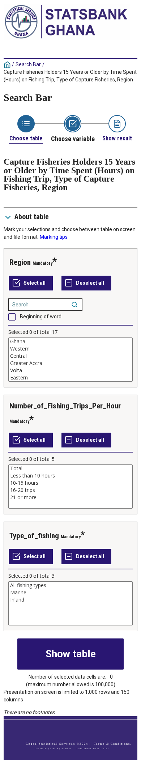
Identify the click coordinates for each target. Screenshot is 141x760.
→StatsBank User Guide (92, 749)
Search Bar (28, 64)
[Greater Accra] (70, 363)
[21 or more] (70, 497)
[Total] (70, 468)
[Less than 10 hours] (70, 475)
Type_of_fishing (34, 535)
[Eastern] (70, 377)
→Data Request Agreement (53, 749)
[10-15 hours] (70, 483)
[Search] (74, 304)
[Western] (70, 348)
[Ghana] (70, 341)
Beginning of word (40, 316)
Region (20, 262)
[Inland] (70, 599)
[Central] (70, 356)
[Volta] (70, 370)
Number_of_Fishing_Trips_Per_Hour (65, 406)
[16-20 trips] (70, 490)
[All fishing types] (70, 585)
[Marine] (70, 592)
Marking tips (54, 237)
